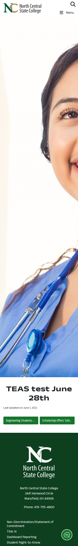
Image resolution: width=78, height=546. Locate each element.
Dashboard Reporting (22, 537)
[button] (66, 534)
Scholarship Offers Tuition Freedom (58, 420)
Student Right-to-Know (23, 542)
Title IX (12, 531)
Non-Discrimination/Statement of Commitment (30, 524)
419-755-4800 (44, 507)
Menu (69, 12)
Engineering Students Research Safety (22, 420)
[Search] (73, 4)
